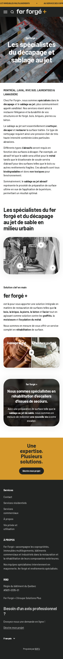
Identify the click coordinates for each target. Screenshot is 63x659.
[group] (31, 50)
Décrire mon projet (31, 471)
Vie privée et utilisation (10, 527)
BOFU (37, 649)
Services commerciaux (11, 510)
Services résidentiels (15, 502)
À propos (8, 518)
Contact (8, 496)
